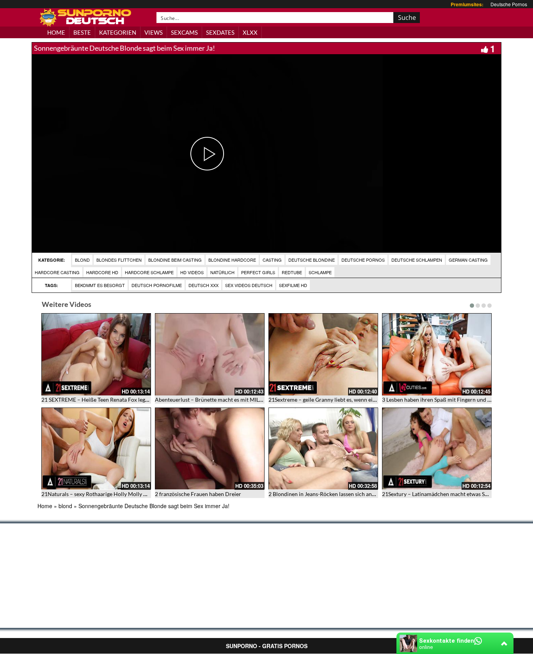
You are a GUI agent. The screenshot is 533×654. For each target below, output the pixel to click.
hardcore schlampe (149, 272)
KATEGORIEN (117, 32)
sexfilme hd (293, 285)
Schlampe (320, 272)
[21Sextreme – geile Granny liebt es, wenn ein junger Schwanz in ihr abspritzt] (323, 354)
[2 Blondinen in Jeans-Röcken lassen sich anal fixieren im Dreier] (323, 449)
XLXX (250, 32)
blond (82, 260)
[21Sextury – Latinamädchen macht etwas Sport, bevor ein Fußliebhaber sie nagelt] (437, 449)
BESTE (82, 32)
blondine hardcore (232, 260)
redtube (292, 272)
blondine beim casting (175, 260)
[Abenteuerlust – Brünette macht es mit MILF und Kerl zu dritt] (210, 354)
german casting (468, 260)
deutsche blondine (311, 260)
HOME (56, 32)
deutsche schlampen (416, 260)
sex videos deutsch (248, 285)
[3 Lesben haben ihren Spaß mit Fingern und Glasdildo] (437, 354)
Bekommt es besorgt (100, 285)
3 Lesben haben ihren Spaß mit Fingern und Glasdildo (446, 399)
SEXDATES (220, 32)
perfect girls (258, 272)
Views (153, 32)
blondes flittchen (119, 260)
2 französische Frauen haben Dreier (198, 494)
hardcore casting (57, 272)
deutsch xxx (203, 285)
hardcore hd (102, 272)
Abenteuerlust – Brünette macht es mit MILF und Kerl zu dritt (229, 399)
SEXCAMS (184, 32)
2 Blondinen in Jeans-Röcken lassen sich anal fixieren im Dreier (344, 494)
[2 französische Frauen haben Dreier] (210, 449)
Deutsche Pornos (508, 4)
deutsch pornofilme (156, 285)
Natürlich (222, 272)
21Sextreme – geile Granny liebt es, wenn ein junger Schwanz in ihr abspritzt (359, 399)
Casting (272, 260)
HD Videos (192, 272)
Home (44, 506)
